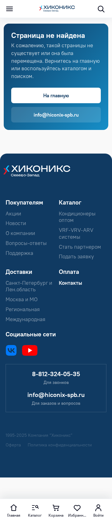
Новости (16, 223)
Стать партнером (80, 246)
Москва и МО (22, 299)
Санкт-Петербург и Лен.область (29, 286)
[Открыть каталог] (9, 9)
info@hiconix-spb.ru (56, 115)
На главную (56, 95)
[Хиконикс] (56, 9)
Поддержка (19, 253)
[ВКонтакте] (11, 350)
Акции (13, 213)
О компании (20, 233)
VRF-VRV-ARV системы (76, 233)
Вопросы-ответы (26, 243)
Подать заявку (76, 256)
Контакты (70, 282)
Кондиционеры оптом (77, 217)
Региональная (23, 309)
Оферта (13, 445)
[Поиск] (101, 9)
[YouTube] (30, 350)
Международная (25, 319)
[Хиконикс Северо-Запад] (40, 174)
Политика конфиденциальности (60, 445)
